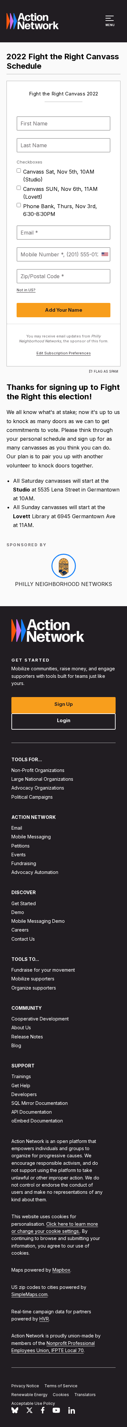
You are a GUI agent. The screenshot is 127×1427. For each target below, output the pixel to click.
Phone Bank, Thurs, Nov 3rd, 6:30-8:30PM (60, 210)
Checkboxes (29, 161)
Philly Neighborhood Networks (63, 584)
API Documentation (31, 1112)
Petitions (20, 846)
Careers (20, 930)
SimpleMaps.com (29, 1294)
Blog (16, 1045)
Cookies (61, 1394)
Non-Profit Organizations (37, 770)
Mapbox (61, 1270)
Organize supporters (33, 988)
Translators (85, 1394)
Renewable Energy (29, 1394)
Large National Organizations (42, 779)
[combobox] (104, 254)
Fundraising (23, 863)
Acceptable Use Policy (33, 1403)
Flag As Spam (106, 371)
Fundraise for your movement (43, 970)
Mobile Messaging (31, 837)
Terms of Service (61, 1385)
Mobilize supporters (32, 979)
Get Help (20, 1085)
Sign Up (63, 704)
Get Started (23, 903)
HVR (44, 1318)
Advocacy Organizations (37, 788)
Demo (17, 912)
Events (18, 854)
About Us (21, 1028)
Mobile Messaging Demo (38, 921)
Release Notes (27, 1036)
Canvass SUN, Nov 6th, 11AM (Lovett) (60, 193)
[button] (111, 24)
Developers (24, 1094)
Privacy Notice (25, 1385)
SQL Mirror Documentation (39, 1103)
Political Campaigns (32, 797)
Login (63, 720)
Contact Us (23, 939)
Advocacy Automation (34, 872)
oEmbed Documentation (37, 1121)
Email (16, 828)
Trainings (21, 1076)
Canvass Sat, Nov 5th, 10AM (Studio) (58, 175)
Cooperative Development (40, 1019)
